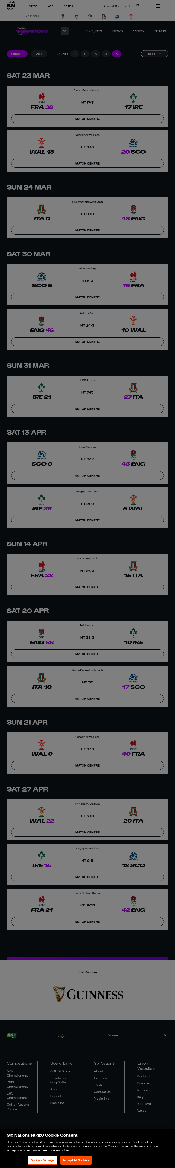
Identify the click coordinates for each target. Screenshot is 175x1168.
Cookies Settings (42, 1160)
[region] (87, 1148)
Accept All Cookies (76, 1160)
